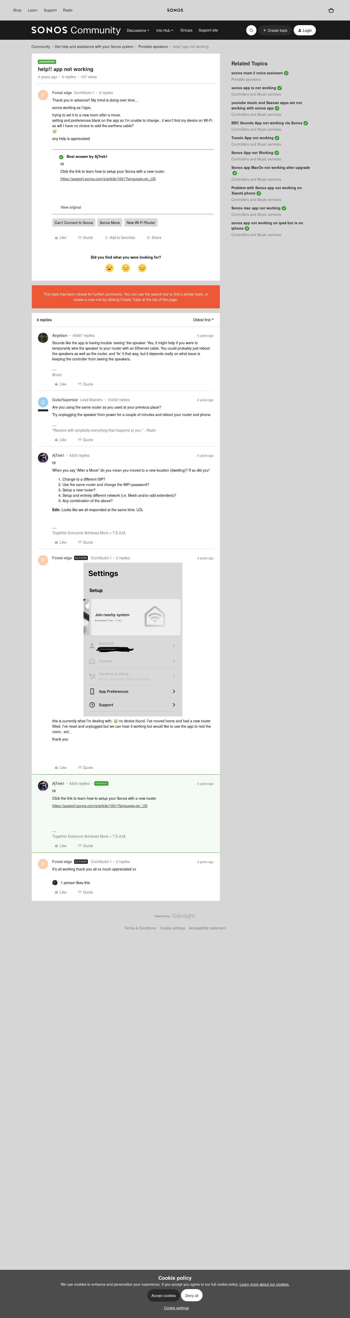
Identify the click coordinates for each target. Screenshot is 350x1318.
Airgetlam (60, 335)
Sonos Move (110, 222)
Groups (186, 30)
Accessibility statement (207, 927)
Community (41, 46)
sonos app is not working (253, 87)
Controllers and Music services (256, 94)
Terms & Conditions (140, 927)
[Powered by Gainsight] (175, 917)
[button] (275, 30)
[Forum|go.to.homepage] (76, 30)
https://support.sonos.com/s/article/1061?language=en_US (108, 178)
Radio (68, 10)
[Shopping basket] (331, 10)
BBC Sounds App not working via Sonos (266, 122)
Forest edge (62, 92)
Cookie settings (172, 927)
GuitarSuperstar (65, 399)
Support (50, 10)
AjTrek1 (58, 455)
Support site (208, 30)
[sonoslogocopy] (175, 10)
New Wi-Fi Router (141, 222)
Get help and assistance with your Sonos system (94, 46)
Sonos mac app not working (256, 207)
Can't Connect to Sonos (74, 222)
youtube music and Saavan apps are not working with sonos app (266, 105)
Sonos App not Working (252, 152)
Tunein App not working (252, 137)
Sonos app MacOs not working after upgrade (270, 167)
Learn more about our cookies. (265, 1284)
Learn (32, 10)
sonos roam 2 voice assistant (257, 72)
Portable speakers (153, 46)
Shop (17, 10)
